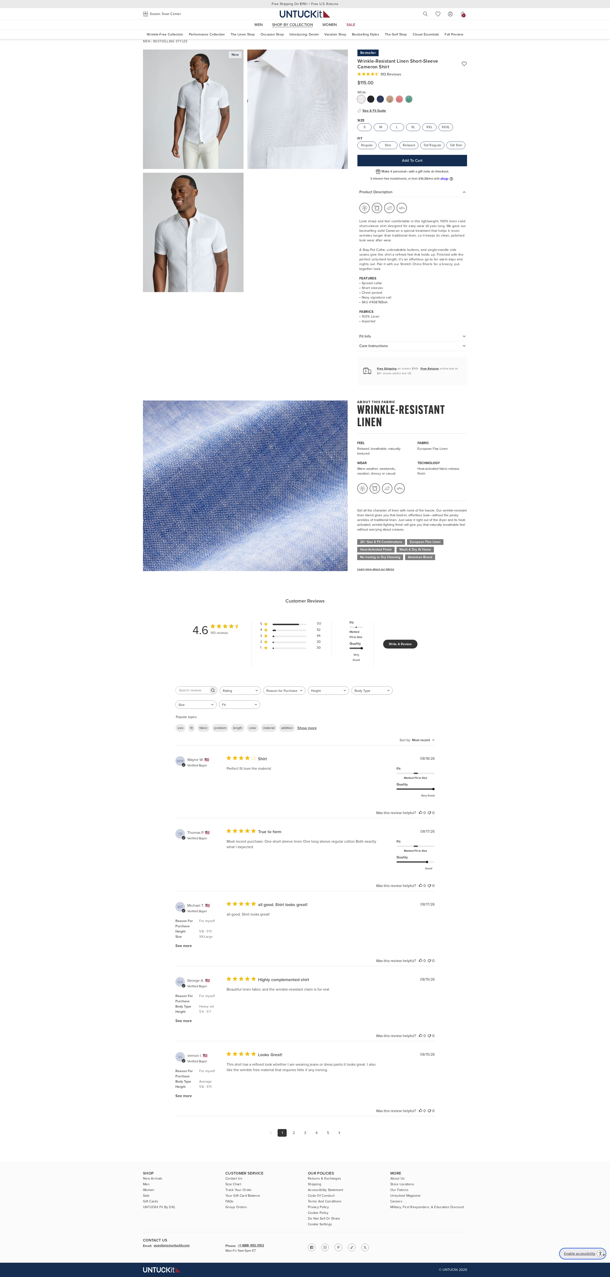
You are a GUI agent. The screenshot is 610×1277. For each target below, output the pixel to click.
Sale (146, 1196)
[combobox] (240, 690)
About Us (397, 1179)
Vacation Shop (335, 34)
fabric (203, 727)
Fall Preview (454, 34)
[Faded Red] (399, 99)
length (237, 727)
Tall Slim (456, 145)
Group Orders (236, 1207)
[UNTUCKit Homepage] (305, 14)
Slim (388, 145)
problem (220, 727)
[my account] (450, 14)
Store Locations (402, 1184)
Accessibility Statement (325, 1190)
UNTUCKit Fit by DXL (159, 1207)
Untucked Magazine (405, 1196)
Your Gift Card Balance (242, 1196)
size (180, 727)
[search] (425, 14)
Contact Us (233, 1179)
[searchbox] (192, 690)
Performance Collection (207, 34)
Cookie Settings (320, 1224)
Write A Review (400, 644)
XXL (429, 127)
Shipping (314, 1184)
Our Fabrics (399, 1190)
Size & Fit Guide (374, 111)
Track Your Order (238, 1190)
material (268, 727)
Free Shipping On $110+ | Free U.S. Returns (305, 3)
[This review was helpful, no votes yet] (420, 813)
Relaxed (409, 145)
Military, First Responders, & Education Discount (427, 1207)
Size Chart (233, 1184)
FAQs (229, 1201)
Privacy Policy (318, 1207)
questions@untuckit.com (172, 1246)
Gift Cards (150, 1201)
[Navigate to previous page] (270, 1133)
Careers (396, 1201)
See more (183, 945)
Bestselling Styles (365, 34)
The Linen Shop (243, 34)
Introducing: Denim (304, 34)
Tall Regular (432, 145)
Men (146, 41)
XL (413, 127)
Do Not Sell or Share (324, 1219)
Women (148, 1190)
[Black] (371, 99)
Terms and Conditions (325, 1201)
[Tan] (390, 99)
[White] (361, 99)
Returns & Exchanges (324, 1179)
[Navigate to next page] (339, 1133)
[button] (162, 14)
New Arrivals (152, 1179)
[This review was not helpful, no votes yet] (429, 813)
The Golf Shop (396, 34)
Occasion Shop (272, 34)
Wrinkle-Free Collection (165, 34)
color (252, 727)
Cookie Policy (318, 1213)
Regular (367, 145)
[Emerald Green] (409, 99)
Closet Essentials (426, 34)
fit (191, 727)
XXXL (446, 127)
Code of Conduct (321, 1196)
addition (287, 727)
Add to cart (412, 160)
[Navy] (380, 99)
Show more (307, 728)
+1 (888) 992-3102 (251, 1246)
